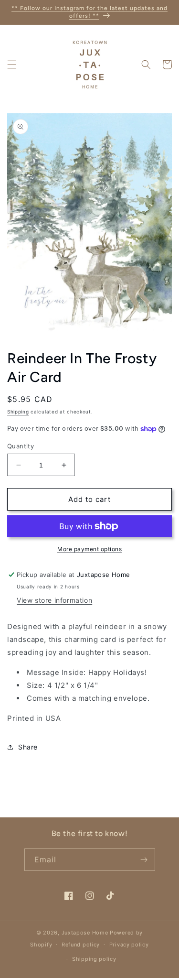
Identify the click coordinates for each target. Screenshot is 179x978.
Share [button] (28, 747)
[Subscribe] (144, 859)
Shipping (18, 411)
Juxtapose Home (85, 932)
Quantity (20, 446)
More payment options (89, 549)
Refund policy (81, 944)
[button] (11, 64)
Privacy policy (129, 944)
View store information (54, 600)
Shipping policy (94, 959)
